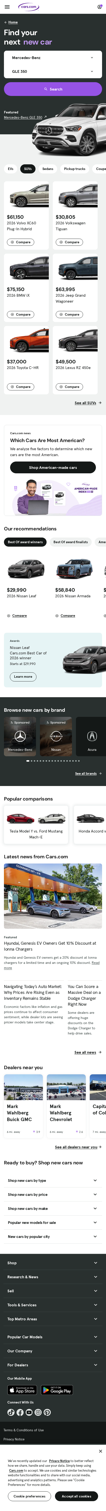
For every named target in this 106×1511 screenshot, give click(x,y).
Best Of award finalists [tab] (70, 542)
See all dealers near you (76, 1146)
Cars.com (16, 1470)
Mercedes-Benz (20, 749)
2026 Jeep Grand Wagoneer (71, 298)
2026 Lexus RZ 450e (73, 367)
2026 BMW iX (18, 295)
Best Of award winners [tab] (25, 542)
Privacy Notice (14, 1439)
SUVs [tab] (28, 169)
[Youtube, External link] (29, 1412)
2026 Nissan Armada (72, 595)
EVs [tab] (10, 169)
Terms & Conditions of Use (23, 1430)
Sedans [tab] (47, 169)
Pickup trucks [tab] (74, 169)
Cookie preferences (30, 1496)
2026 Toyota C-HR (23, 367)
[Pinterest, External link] (47, 1412)
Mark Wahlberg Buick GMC (19, 1113)
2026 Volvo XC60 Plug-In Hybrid (21, 225)
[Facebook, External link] (20, 1412)
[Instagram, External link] (38, 1412)
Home (13, 22)
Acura (92, 749)
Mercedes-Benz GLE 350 (23, 117)
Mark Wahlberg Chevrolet (61, 1113)
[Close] (100, 1451)
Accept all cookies (76, 1496)
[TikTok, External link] (11, 1412)
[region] (53, 1477)
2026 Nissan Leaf (21, 595)
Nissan (56, 749)
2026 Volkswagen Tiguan (71, 225)
